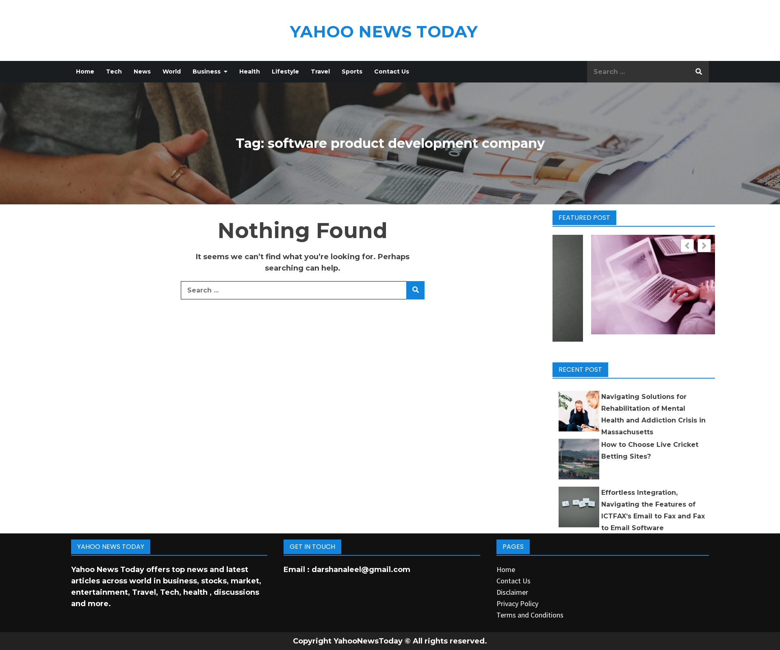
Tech (114, 71)
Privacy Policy (517, 603)
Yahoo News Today (384, 31)
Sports (352, 71)
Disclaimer (512, 592)
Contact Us (391, 71)
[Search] (699, 71)
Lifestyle (285, 71)
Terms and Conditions (529, 615)
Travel (320, 71)
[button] (704, 245)
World (171, 71)
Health (249, 71)
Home (85, 71)
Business (207, 71)
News (142, 71)
